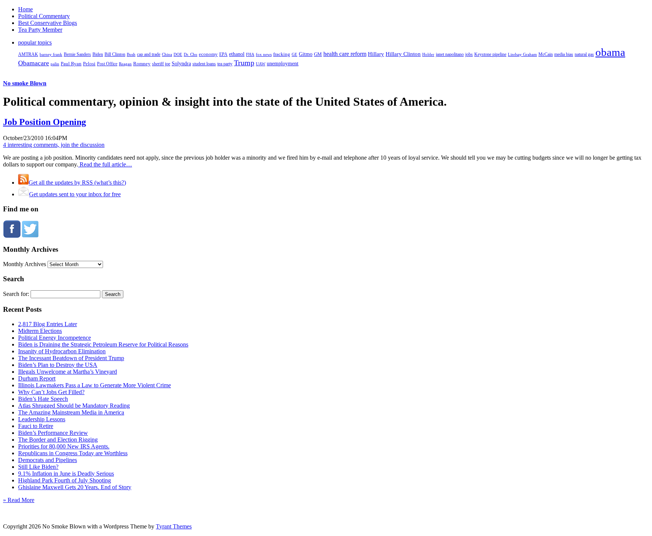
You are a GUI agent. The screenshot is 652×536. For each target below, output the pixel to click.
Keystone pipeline (490, 54)
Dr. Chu (190, 54)
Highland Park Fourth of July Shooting (64, 480)
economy (208, 54)
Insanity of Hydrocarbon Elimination (62, 351)
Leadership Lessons (41, 419)
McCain (545, 54)
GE (294, 54)
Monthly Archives (24, 264)
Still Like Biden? (38, 467)
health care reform (344, 54)
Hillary (376, 54)
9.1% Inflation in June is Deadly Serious (66, 473)
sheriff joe (161, 63)
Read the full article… (105, 164)
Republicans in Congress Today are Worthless (73, 453)
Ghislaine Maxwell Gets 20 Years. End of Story (74, 487)
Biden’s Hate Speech (43, 399)
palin (55, 64)
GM (318, 54)
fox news (264, 54)
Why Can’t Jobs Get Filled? (51, 392)
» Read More (18, 500)
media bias (563, 54)
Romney (142, 63)
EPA (223, 54)
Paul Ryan (71, 63)
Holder (428, 54)
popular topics (35, 42)
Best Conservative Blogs (47, 23)
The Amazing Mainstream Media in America (71, 412)
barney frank (51, 54)
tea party (224, 63)
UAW (260, 64)
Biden (97, 54)
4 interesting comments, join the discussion (54, 145)
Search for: (16, 294)
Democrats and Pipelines (47, 460)
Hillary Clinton (403, 54)
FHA (250, 54)
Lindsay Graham (522, 54)
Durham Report (36, 378)
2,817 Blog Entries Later (47, 324)
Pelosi (89, 63)
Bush (131, 54)
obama (610, 52)
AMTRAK (28, 54)
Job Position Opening (44, 122)
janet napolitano (450, 54)
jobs (469, 54)
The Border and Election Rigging (58, 439)
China (167, 54)
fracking (281, 54)
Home (25, 9)
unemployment (282, 63)
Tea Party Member (40, 29)
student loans (204, 63)
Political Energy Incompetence (54, 337)
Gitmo (305, 54)
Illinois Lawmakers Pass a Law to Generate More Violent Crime (94, 385)
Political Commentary (44, 16)
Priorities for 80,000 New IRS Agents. (63, 446)
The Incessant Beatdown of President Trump (71, 358)
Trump (244, 63)
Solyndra (181, 63)
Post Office (107, 64)
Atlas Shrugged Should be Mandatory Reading (74, 405)
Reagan (125, 64)
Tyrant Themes (174, 526)
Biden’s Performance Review (53, 433)
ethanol (236, 54)
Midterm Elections (40, 331)
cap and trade (148, 54)
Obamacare (33, 63)
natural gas (584, 54)
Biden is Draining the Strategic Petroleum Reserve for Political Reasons (103, 344)
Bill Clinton (115, 54)
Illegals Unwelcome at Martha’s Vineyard (67, 371)
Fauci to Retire (35, 426)
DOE (178, 54)
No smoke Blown (24, 83)
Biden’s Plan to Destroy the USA (57, 365)
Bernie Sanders (77, 54)
